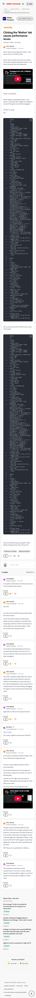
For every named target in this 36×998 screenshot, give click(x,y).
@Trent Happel (7, 732)
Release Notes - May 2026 (11, 898)
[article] (18, 586)
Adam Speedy (10, 46)
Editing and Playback (24, 551)
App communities (14, 9)
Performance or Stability (10, 551)
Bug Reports (7, 11)
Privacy (26, 986)
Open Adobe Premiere (25, 18)
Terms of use (19, 986)
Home (5, 9)
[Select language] (23, 3)
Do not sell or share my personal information (15, 992)
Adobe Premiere (26, 9)
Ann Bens (9, 727)
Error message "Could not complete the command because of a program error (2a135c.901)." (14, 906)
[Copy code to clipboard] (30, 120)
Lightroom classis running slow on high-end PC (17, 943)
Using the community (9, 986)
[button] (3, 4)
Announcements (7, 901)
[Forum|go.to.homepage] (13, 3)
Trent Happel (10, 578)
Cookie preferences (9, 989)
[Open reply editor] (18, 564)
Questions (6, 914)
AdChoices (8, 995)
